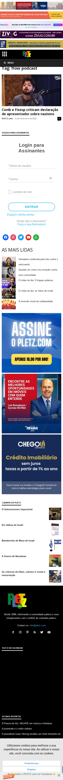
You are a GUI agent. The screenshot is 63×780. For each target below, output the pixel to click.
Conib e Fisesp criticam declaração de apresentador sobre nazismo (30, 111)
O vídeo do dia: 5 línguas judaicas (36, 280)
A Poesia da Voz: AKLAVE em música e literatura (27, 723)
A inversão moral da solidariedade (36, 301)
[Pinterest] (28, 632)
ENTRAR (31, 207)
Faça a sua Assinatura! (31, 224)
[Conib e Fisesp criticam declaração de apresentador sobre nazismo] (31, 90)
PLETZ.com (7, 118)
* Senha (13, 179)
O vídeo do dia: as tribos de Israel (36, 290)
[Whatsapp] (36, 237)
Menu (11, 63)
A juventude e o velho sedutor (17, 728)
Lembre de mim (22, 191)
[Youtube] (28, 237)
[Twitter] (21, 237)
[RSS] (35, 632)
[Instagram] (13, 237)
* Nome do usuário (19, 165)
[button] (31, 776)
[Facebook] (5, 237)
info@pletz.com (38, 625)
